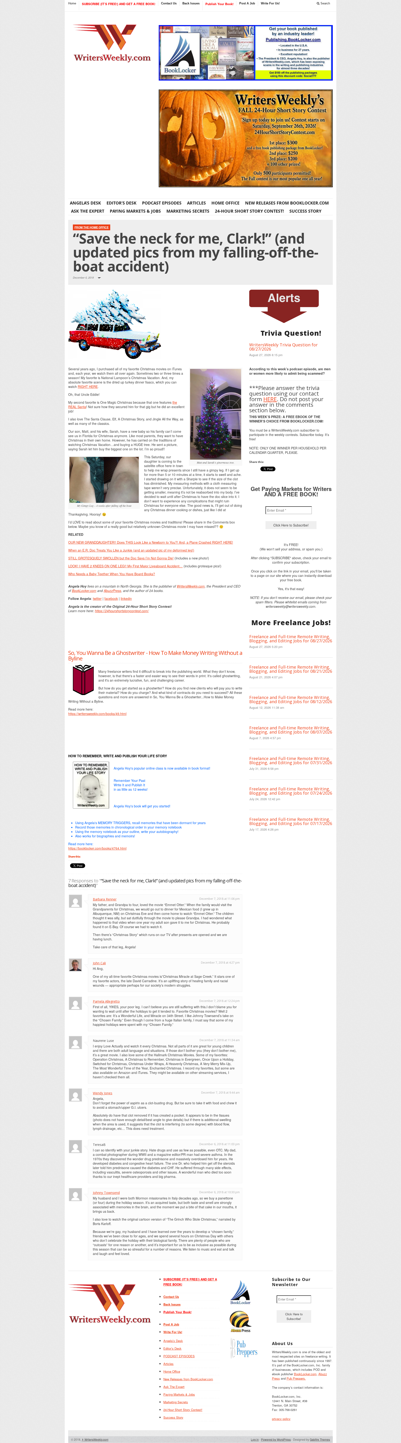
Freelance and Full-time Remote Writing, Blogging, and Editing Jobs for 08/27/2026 (290, 639)
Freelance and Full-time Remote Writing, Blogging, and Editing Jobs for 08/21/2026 (290, 669)
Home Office (225, 203)
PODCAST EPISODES (161, 203)
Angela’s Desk (85, 203)
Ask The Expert (87, 211)
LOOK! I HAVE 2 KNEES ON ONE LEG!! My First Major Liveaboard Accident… (125, 566)
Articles (196, 203)
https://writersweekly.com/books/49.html (97, 713)
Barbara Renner (104, 899)
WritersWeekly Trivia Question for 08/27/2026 (283, 347)
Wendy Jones (102, 1093)
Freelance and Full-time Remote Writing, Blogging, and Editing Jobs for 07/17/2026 (290, 821)
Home (72, 3)
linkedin (126, 598)
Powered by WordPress (276, 1439)
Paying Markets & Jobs (135, 211)
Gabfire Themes (320, 1439)
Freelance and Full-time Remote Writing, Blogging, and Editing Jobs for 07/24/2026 (290, 791)
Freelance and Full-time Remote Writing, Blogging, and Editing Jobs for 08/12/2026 (290, 699)
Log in (255, 1439)
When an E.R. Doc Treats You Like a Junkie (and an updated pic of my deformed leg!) (131, 550)
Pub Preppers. (296, 1378)
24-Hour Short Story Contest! (249, 211)
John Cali (99, 963)
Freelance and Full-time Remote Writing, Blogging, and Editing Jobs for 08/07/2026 (290, 730)
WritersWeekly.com (191, 586)
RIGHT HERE (88, 386)
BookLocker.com (84, 590)
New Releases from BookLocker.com (287, 203)
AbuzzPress (112, 590)
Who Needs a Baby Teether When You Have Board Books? (111, 574)
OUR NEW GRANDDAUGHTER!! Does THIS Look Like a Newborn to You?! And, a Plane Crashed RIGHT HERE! (150, 542)
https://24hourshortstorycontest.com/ (122, 610)
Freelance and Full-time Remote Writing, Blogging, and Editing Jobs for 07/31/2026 (290, 760)
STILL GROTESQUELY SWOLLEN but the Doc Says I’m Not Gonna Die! (121, 558)
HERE (270, 399)
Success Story (305, 211)
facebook (111, 598)
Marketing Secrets (187, 211)
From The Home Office (91, 227)
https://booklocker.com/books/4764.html (97, 848)
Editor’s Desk (121, 203)
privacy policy (281, 1419)
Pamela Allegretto (106, 1001)
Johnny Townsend (106, 1192)
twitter (97, 598)
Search (325, 3)
